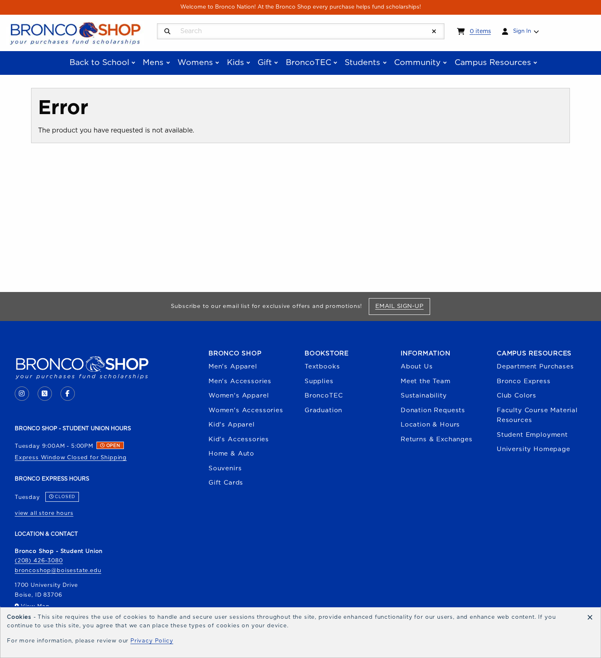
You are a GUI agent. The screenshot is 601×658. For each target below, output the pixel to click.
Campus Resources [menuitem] (493, 62)
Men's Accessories (240, 381)
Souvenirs (225, 468)
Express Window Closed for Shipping (71, 457)
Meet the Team (426, 381)
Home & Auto (231, 454)
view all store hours (44, 513)
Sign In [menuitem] (522, 31)
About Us (417, 367)
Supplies (319, 381)
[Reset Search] (434, 32)
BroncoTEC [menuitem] (308, 62)
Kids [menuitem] (235, 62)
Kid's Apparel (232, 425)
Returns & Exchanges (437, 439)
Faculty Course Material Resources (537, 415)
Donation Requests (433, 410)
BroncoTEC (324, 396)
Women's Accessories (246, 410)
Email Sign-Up (402, 306)
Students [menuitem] (362, 62)
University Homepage (533, 449)
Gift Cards (226, 483)
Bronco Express (524, 381)
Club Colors (516, 396)
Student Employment (532, 435)
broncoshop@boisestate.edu (58, 570)
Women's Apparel (239, 396)
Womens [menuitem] (195, 62)
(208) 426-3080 (39, 561)
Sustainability (424, 396)
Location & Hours (430, 425)
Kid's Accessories (239, 439)
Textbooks (322, 367)
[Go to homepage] (75, 32)
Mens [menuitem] (153, 62)
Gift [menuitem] (265, 62)
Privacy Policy (151, 641)
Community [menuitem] (417, 62)
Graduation (323, 410)
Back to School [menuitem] (99, 62)
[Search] (167, 32)
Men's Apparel (233, 367)
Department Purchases (535, 367)
